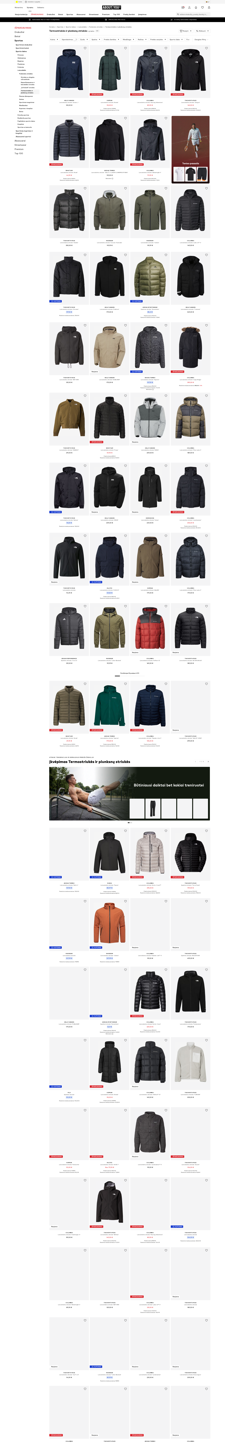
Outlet (20, 1)
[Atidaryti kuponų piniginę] (182, 7)
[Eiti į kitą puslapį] (208, 761)
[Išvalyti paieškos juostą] (209, 14)
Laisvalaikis (82, 27)
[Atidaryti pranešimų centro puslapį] (196, 8)
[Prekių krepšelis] (209, 7)
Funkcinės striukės (96, 27)
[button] (186, 31)
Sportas (60, 27)
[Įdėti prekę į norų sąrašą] (85, 48)
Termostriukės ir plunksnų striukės (118, 27)
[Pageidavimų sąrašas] (202, 7)
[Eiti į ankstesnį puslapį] (195, 761)
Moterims (19, 7)
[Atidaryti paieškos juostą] (177, 14)
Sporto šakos (71, 27)
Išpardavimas (67, 39)
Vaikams (40, 7)
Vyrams (30, 7)
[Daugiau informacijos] (69, 108)
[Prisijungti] (189, 7)
